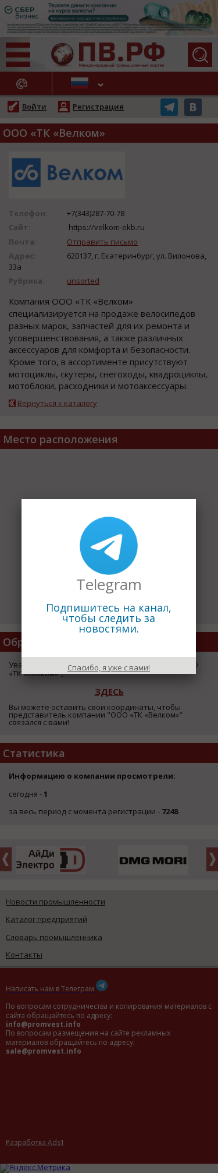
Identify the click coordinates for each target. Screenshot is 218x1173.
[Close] (195, 499)
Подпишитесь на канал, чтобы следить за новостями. (108, 617)
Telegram (109, 584)
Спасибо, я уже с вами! (108, 667)
